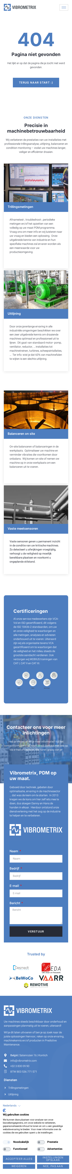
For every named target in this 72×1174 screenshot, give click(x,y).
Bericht (15, 903)
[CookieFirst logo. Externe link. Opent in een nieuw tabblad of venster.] (4, 1110)
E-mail (15, 886)
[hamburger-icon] (64, 7)
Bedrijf (15, 868)
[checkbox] (7, 1142)
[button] (12, 1106)
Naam (14, 851)
